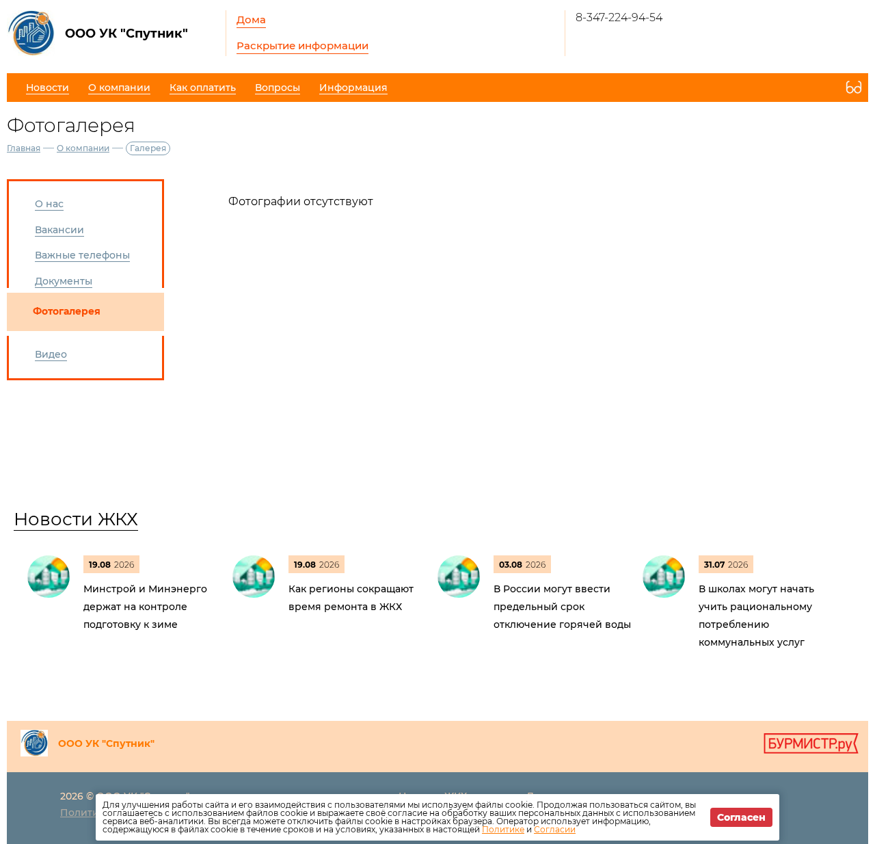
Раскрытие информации (302, 45)
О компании (83, 148)
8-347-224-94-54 (619, 17)
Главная (23, 148)
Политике (503, 829)
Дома (251, 19)
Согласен (741, 817)
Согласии (555, 829)
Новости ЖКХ (76, 519)
